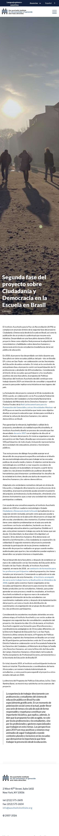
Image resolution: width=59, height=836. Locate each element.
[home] (18, 12)
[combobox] (50, 3)
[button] (37, 3)
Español (48, 3)
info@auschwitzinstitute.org (17, 807)
